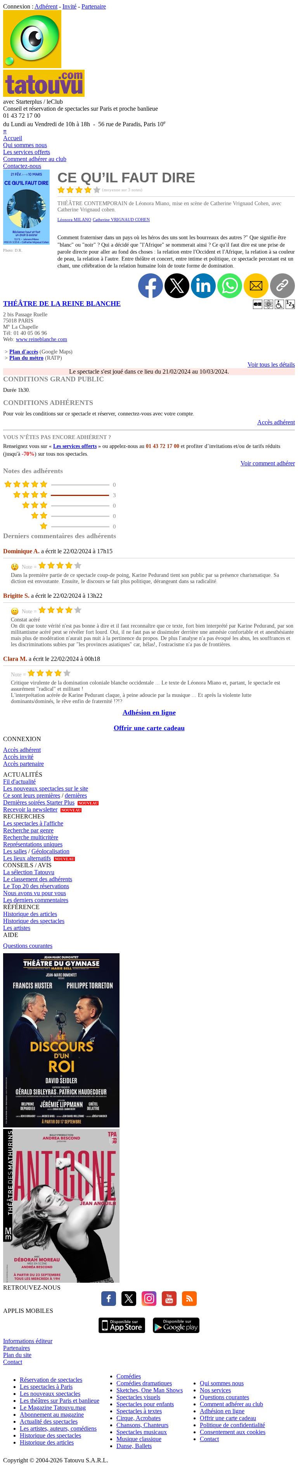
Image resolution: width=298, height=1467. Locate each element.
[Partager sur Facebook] (150, 285)
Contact (12, 1362)
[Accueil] (32, 66)
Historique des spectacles (33, 921)
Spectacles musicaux (141, 1432)
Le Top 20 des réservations (36, 886)
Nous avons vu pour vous (34, 893)
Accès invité (18, 756)
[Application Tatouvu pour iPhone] (121, 1334)
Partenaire (93, 6)
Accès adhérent (276, 422)
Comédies (128, 1376)
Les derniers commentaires (35, 900)
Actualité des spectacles (49, 1421)
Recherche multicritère (30, 837)
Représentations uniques (32, 844)
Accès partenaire (23, 763)
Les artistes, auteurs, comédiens (58, 1428)
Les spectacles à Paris (46, 1386)
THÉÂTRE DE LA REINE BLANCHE (62, 303)
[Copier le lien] (282, 285)
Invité (69, 6)
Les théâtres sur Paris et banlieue (59, 1400)
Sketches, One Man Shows (149, 1390)
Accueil (12, 138)
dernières (76, 795)
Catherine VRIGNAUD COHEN (121, 219)
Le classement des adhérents (37, 879)
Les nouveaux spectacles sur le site (45, 788)
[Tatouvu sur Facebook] (108, 1304)
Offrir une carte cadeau (149, 728)
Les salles (15, 851)
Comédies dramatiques (144, 1383)
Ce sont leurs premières (31, 795)
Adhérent (46, 6)
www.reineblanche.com (41, 339)
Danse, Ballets (134, 1446)
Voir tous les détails (271, 364)
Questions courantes (27, 945)
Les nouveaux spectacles (50, 1393)
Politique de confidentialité (232, 1425)
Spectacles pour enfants (145, 1404)
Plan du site (17, 1355)
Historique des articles (30, 914)
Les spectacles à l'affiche (33, 823)
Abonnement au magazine (52, 1414)
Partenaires (16, 1348)
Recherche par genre (28, 830)
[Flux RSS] (187, 1304)
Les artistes (16, 928)
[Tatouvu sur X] (127, 1304)
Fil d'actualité (19, 781)
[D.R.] (26, 242)
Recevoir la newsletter (30, 809)
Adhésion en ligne (149, 712)
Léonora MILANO (74, 219)
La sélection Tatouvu (28, 872)
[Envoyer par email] (256, 285)
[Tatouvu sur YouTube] (167, 1304)
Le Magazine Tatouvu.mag (53, 1407)
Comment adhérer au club (34, 159)
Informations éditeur (27, 1341)
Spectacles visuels (138, 1397)
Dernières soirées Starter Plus (38, 802)
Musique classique (138, 1439)
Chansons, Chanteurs (142, 1425)
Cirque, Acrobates (138, 1418)
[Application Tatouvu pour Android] (176, 1334)
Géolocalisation (50, 851)
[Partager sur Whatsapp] (229, 285)
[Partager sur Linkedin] (203, 285)
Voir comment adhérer (268, 463)
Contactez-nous (22, 166)
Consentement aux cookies (232, 1432)
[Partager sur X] (177, 285)
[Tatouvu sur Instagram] (147, 1304)
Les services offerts (26, 152)
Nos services (215, 1390)
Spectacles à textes (139, 1411)
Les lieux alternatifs (27, 858)
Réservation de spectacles (51, 1379)
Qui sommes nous (25, 145)
